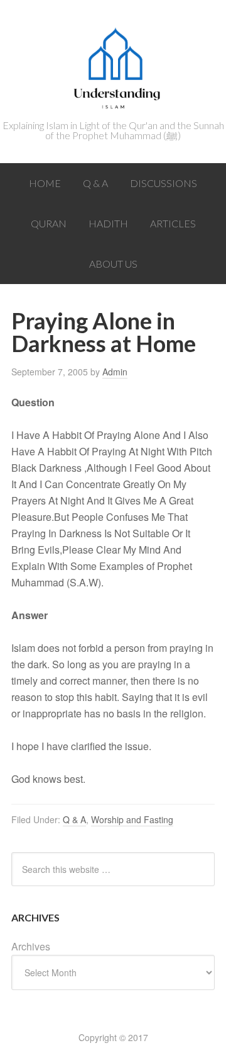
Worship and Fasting (132, 819)
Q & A (74, 819)
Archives (30, 946)
